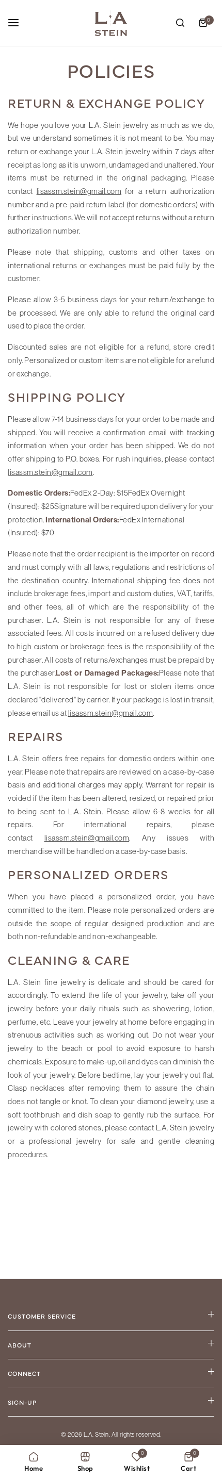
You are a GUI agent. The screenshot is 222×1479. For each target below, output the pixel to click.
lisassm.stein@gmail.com (79, 191)
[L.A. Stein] (111, 23)
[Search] (180, 22)
